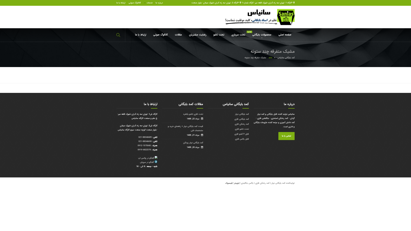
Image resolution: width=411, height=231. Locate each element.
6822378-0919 (144, 149)
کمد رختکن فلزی (242, 124)
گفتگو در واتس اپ (146, 158)
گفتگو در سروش (147, 162)
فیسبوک (228, 183)
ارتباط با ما (120, 2)
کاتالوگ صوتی (135, 2)
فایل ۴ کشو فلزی (241, 134)
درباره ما (159, 2)
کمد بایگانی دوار (242, 114)
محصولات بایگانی (260, 33)
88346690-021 (145, 141)
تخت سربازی (238, 35)
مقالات (178, 35)
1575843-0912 (144, 145)
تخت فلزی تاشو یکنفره (193, 114)
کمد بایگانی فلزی (241, 119)
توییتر (236, 183)
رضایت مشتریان (197, 35)
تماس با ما (286, 136)
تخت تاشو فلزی (242, 129)
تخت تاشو (218, 35)
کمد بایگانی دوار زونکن (193, 142)
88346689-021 (145, 137)
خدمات (150, 2)
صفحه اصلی (284, 35)
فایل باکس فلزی (242, 139)
